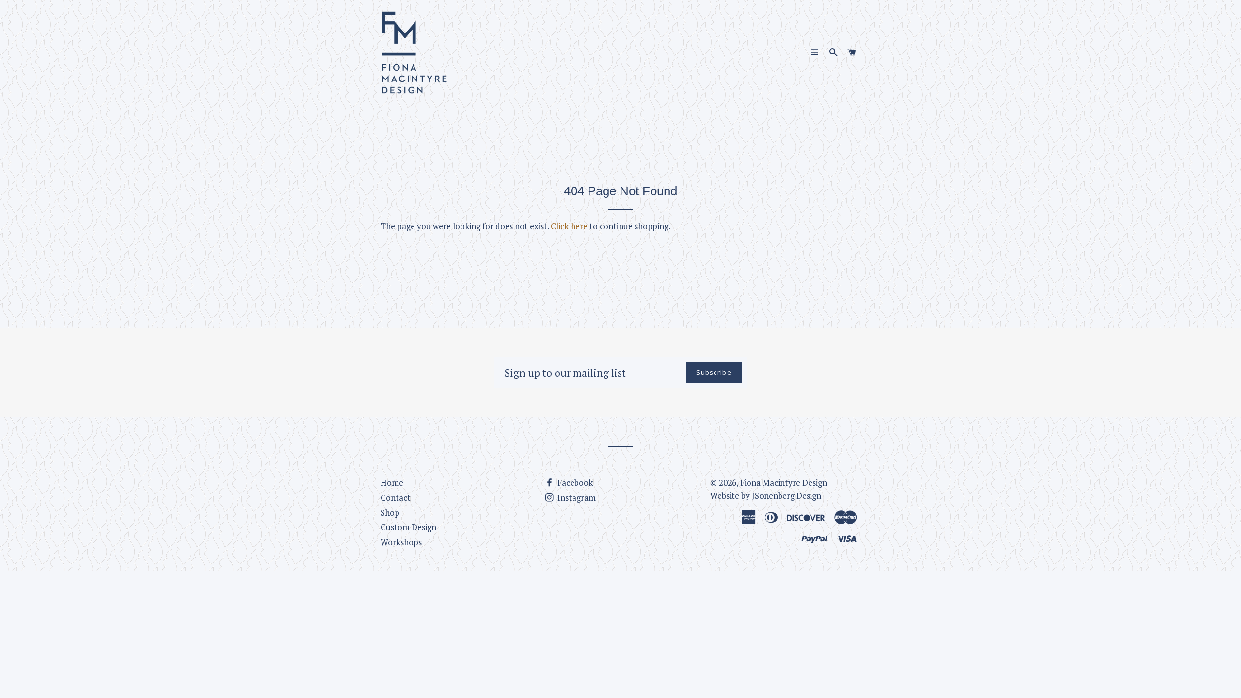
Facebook (574, 482)
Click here (569, 226)
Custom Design (408, 527)
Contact (396, 497)
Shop (390, 512)
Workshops (401, 542)
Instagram (576, 497)
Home (392, 482)
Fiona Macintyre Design (783, 482)
